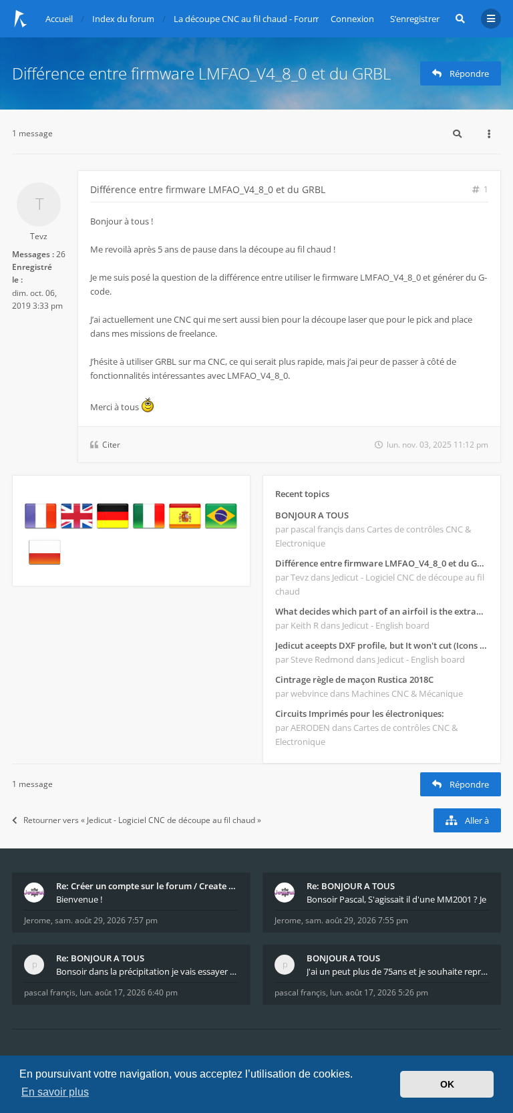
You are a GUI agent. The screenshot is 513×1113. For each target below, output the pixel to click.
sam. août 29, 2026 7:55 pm (356, 920)
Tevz (38, 236)
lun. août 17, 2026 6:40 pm (128, 992)
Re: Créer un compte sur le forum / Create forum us (147, 886)
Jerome (37, 920)
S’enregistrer (415, 19)
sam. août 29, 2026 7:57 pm (106, 920)
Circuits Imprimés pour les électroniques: (359, 713)
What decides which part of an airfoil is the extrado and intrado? (381, 611)
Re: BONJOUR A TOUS (351, 886)
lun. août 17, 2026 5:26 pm (379, 992)
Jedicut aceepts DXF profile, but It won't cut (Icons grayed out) (381, 645)
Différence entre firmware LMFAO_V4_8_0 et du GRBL (201, 73)
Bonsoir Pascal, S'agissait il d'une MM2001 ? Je (396, 899)
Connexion (352, 19)
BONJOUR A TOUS (312, 515)
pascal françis (49, 992)
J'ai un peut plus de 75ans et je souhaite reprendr (398, 971)
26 (60, 254)
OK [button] (447, 1084)
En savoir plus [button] (55, 1092)
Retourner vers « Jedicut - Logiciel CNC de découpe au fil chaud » (142, 820)
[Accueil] (20, 19)
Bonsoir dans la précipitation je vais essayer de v (147, 971)
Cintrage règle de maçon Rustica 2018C (354, 679)
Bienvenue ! (79, 899)
